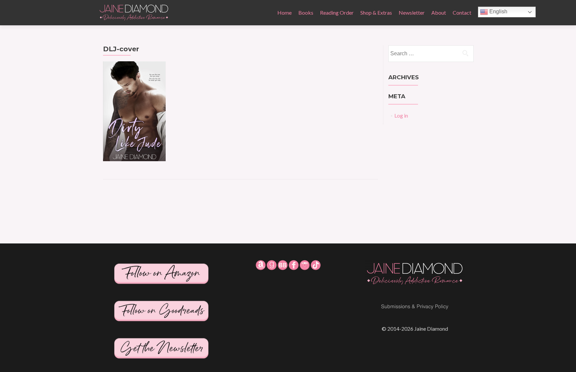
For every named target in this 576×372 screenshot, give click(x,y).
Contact (462, 12)
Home (284, 12)
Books (305, 12)
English (497, 11)
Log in (401, 115)
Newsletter (412, 12)
